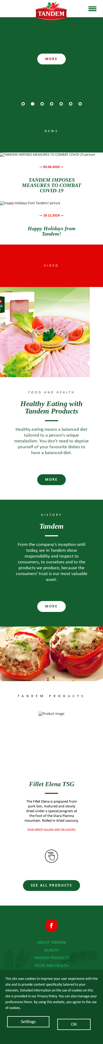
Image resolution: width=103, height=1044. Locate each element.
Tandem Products (51, 958)
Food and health (51, 965)
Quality (51, 950)
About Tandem (51, 942)
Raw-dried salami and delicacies (51, 829)
